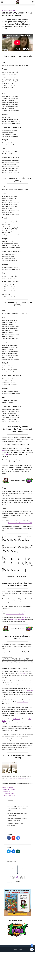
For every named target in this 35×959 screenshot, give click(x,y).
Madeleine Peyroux (22, 704)
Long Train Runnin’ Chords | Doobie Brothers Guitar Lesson (17, 822)
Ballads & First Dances (8, 8)
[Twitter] (9, 854)
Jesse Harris (29, 692)
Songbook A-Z (11, 10)
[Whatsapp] (18, 854)
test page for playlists (13, 806)
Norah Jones (21, 675)
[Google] (18, 840)
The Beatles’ (16, 721)
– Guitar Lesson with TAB (20, 525)
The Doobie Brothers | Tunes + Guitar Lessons (15, 827)
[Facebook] (9, 840)
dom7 (3, 452)
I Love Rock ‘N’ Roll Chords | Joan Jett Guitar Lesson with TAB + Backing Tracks (17, 811)
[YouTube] (13, 840)
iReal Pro (24, 620)
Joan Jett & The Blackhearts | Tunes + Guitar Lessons (17, 817)
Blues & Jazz (18, 8)
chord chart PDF (15, 616)
